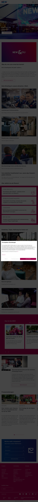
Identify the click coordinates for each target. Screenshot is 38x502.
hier (17, 251)
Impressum (3, 254)
